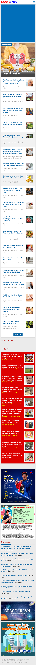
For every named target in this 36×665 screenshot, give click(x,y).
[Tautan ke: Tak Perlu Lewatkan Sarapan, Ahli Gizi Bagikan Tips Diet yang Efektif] (29, 205)
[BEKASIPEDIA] (9, 2)
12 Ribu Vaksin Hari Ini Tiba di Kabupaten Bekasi (15, 591)
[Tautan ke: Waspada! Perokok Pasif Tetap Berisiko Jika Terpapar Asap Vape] (29, 285)
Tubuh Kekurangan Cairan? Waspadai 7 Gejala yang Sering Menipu (13, 137)
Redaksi (13, 661)
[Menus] (33, 2)
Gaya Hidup (6, 87)
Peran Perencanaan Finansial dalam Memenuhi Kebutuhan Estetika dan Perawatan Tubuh (12, 151)
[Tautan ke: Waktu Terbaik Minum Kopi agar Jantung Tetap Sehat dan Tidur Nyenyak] (29, 111)
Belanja (5, 156)
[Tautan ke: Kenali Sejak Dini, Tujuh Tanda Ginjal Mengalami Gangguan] (18, 60)
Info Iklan (19, 661)
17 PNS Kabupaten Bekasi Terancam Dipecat (14, 575)
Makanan (6, 183)
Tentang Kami (5, 661)
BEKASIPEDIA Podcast (23, 659)
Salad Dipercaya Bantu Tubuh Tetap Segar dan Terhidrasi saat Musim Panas (13, 233)
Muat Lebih (18, 334)
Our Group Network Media (19, 662)
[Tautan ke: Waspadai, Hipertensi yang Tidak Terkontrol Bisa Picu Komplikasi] (29, 166)
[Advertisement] (18, 23)
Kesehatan (14, 87)
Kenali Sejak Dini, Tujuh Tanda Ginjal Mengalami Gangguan (17, 73)
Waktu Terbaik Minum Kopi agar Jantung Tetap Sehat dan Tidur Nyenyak (13, 110)
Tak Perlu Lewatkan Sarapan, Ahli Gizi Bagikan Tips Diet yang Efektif (13, 204)
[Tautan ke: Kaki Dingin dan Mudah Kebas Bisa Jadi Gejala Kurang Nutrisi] (29, 297)
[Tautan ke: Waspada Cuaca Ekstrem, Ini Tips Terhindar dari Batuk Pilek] (29, 273)
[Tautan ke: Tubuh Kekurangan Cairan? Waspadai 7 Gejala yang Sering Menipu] (29, 136)
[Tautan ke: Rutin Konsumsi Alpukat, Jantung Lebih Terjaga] (29, 324)
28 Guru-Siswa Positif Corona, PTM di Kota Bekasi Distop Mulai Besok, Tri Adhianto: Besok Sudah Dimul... (16, 548)
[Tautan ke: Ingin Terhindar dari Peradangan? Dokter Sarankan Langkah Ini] (29, 219)
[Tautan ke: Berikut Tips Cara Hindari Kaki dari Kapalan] (29, 260)
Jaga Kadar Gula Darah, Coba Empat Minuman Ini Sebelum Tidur (12, 190)
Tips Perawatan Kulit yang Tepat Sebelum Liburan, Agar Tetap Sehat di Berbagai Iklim (13, 81)
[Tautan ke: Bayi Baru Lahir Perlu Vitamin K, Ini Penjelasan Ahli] (29, 248)
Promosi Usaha (7, 158)
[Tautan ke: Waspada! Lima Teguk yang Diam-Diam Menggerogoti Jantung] (29, 310)
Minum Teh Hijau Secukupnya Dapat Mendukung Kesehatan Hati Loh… (12, 96)
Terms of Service (5, 662)
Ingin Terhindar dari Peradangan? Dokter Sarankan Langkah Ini (13, 218)
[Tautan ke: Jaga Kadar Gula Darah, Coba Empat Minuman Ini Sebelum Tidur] (29, 191)
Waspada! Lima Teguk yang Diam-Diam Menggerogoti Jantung (11, 309)
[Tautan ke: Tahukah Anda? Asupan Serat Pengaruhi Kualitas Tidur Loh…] (29, 125)
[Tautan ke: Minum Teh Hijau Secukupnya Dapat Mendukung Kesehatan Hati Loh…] (29, 97)
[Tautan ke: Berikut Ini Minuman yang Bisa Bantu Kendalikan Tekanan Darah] (29, 178)
